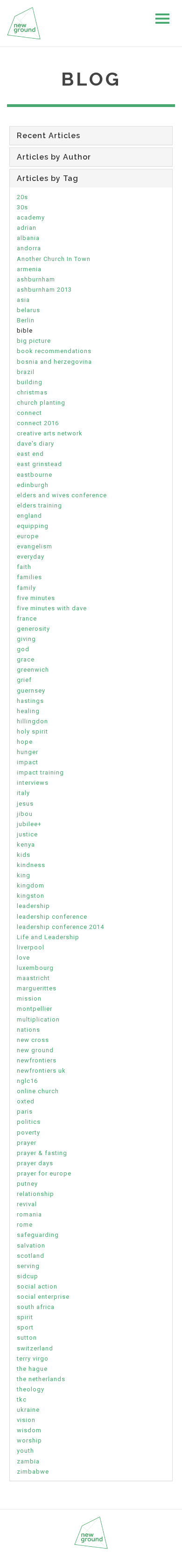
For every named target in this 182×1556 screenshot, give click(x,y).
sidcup (27, 1276)
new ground (35, 1050)
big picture (34, 340)
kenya (26, 844)
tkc (22, 1399)
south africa (36, 1306)
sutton (27, 1337)
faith (24, 566)
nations (28, 1029)
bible (25, 330)
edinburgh (33, 484)
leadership (33, 905)
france (27, 618)
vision (26, 1419)
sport (25, 1327)
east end (30, 453)
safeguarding (38, 1234)
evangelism (34, 546)
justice (27, 834)
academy (31, 217)
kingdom (30, 885)
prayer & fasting (42, 1152)
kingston (30, 895)
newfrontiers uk (41, 1070)
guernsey (31, 690)
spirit (25, 1317)
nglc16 (27, 1080)
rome (25, 1224)
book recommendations (54, 350)
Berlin (26, 320)
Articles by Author (54, 157)
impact (27, 762)
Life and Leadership (48, 937)
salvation (31, 1245)
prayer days (35, 1163)
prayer (26, 1142)
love (23, 957)
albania (28, 237)
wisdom (29, 1430)
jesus (25, 803)
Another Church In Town (54, 258)
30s (22, 207)
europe (28, 536)
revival (27, 1204)
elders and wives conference (62, 495)
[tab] (91, 136)
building (29, 382)
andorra (29, 248)
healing (28, 711)
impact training (40, 772)
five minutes (36, 597)
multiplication (38, 1019)
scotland (30, 1255)
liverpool (30, 947)
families (29, 577)
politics (29, 1121)
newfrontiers (36, 1060)
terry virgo (33, 1358)
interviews (33, 782)
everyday (30, 556)
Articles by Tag (47, 178)
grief (24, 679)
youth (25, 1450)
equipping (33, 525)
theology (30, 1389)
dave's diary (35, 443)
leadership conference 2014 (60, 926)
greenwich (33, 669)
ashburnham (36, 279)
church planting (41, 402)
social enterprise (43, 1296)
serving (28, 1265)
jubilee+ (29, 824)
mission (29, 998)
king (23, 875)
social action (37, 1286)
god (23, 649)
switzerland (35, 1348)
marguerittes (36, 988)
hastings (30, 700)
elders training (39, 505)
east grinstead (39, 464)
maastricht (33, 978)
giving (26, 638)
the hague (32, 1368)
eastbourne (34, 474)
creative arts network (50, 433)
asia (23, 299)
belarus (28, 310)
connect (29, 412)
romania (29, 1214)
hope (25, 741)
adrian (26, 227)
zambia (28, 1461)
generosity (33, 628)
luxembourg (35, 967)
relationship (35, 1193)
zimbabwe (33, 1471)
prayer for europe (44, 1173)
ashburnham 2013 (44, 289)
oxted (26, 1101)
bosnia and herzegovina (54, 361)
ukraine (28, 1409)
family (26, 587)
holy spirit (32, 731)
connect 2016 (38, 423)
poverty (28, 1132)
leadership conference (52, 916)
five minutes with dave (52, 608)
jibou (25, 813)
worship (29, 1440)
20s (22, 197)
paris (25, 1111)
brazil (26, 371)
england (29, 515)
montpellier (34, 1008)
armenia (29, 269)
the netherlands (41, 1379)
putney (27, 1183)
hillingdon (32, 721)
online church (38, 1091)
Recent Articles (48, 135)
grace (26, 659)
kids (23, 854)
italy (23, 792)
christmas (32, 392)
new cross (33, 1039)
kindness (31, 864)
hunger (27, 751)
